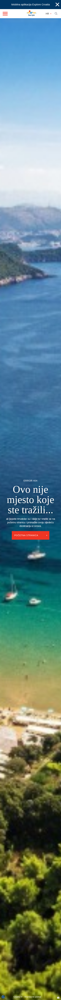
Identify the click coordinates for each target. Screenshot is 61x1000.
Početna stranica (26, 530)
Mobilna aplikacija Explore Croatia (30, 4)
